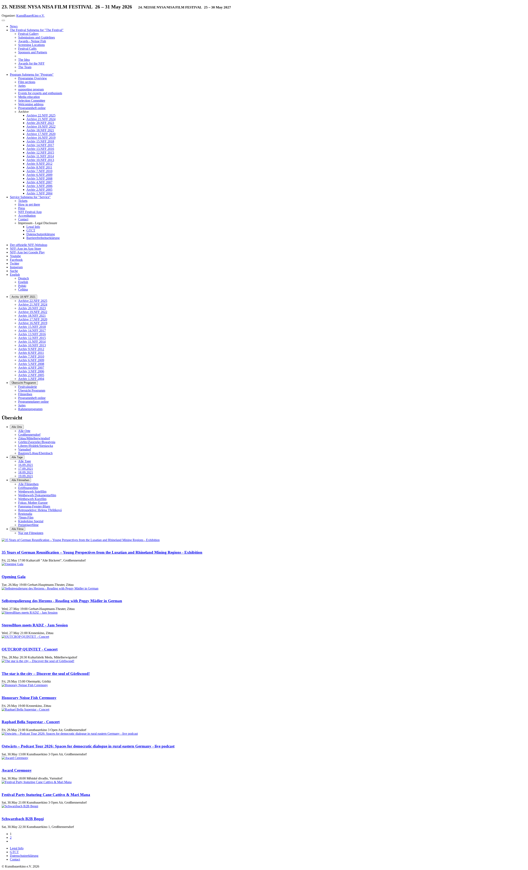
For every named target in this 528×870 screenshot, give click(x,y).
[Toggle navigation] (3, 20)
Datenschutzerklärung (24, 855)
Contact (15, 859)
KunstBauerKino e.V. (30, 15)
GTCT (14, 852)
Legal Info (17, 848)
